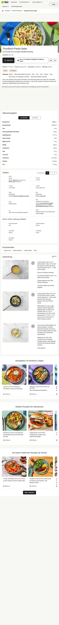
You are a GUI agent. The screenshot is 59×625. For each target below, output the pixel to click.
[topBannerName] (29, 17)
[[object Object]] (50, 60)
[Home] (3, 11)
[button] (29, 172)
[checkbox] (3, 55)
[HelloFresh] (4, 2)
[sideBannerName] (29, 99)
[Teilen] (55, 60)
